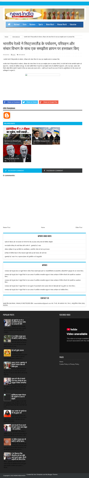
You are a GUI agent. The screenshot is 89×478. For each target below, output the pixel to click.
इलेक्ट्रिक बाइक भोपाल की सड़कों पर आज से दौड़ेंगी (19, 397)
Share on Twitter (32, 102)
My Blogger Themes (52, 474)
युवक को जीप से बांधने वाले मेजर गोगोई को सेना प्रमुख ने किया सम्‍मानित (19, 380)
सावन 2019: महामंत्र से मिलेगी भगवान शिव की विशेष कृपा (19, 364)
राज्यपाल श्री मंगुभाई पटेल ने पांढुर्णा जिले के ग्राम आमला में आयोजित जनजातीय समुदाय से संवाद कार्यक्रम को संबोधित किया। (37, 290)
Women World (62, 24)
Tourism (10, 30)
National (17, 24)
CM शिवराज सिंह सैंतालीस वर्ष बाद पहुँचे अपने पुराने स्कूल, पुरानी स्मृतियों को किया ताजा (19, 456)
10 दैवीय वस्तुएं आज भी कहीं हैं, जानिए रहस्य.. (19, 440)
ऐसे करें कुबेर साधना (18, 350)
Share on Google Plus (50, 102)
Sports (41, 24)
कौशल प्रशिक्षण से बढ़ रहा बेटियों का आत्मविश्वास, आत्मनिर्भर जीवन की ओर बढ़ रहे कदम (27, 249)
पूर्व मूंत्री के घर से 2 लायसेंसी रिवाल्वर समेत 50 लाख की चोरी (19, 322)
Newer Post (6, 227)
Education (73, 24)
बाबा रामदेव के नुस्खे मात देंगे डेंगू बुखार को (19, 412)
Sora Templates (38, 474)
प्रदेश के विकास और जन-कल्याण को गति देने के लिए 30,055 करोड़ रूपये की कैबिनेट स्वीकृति (29, 242)
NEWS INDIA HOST (20, 475)
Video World (20, 30)
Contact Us (31, 30)
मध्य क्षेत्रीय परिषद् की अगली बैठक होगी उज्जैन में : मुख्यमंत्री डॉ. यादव (23, 245)
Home (43, 227)
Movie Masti (50, 24)
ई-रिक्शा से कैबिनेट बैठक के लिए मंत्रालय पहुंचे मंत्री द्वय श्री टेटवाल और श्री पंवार (26, 253)
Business (32, 24)
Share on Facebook (14, 102)
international (22, 54)
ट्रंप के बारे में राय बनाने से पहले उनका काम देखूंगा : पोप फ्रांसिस (19, 427)
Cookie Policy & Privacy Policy (69, 364)
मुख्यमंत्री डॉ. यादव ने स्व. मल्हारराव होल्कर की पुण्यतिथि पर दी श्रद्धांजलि (23, 256)
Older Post (79, 227)
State (24, 24)
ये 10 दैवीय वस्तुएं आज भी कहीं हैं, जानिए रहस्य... (19, 337)
